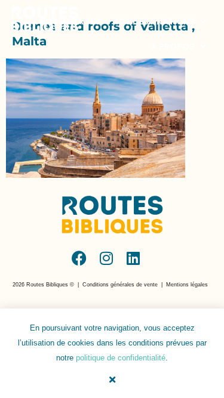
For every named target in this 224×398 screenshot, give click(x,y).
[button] (43, 284)
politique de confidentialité (120, 357)
